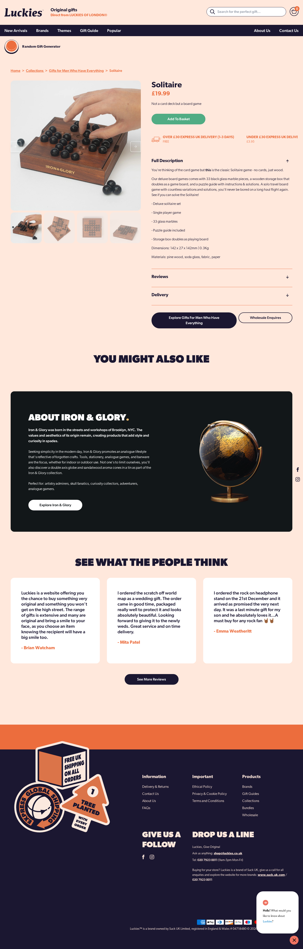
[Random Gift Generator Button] (11, 47)
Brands (42, 30)
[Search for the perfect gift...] (212, 11)
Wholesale (250, 815)
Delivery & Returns (155, 787)
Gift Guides (250, 794)
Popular (114, 30)
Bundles (248, 808)
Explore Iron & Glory (55, 505)
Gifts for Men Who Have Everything (76, 71)
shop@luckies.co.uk (228, 853)
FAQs (146, 808)
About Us (262, 30)
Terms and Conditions (208, 801)
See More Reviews (151, 679)
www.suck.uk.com (271, 875)
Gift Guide (89, 30)
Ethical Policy (202, 787)
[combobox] (246, 11)
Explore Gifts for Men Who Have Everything (194, 320)
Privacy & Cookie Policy (209, 794)
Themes (64, 30)
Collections (35, 71)
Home (15, 71)
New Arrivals (15, 30)
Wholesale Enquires (265, 318)
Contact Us (289, 30)
